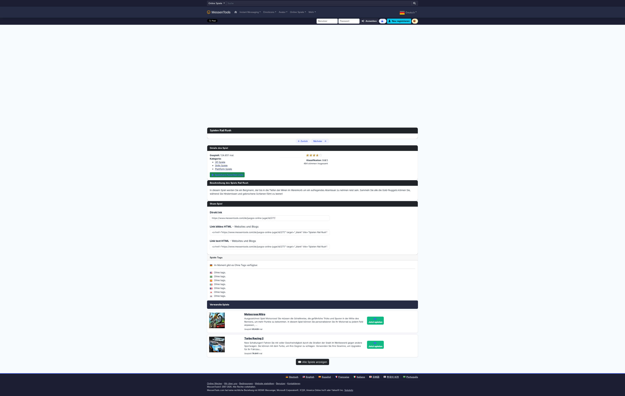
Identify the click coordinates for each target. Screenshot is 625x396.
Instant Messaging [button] (249, 12)
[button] (408, 12)
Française (343, 377)
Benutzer (280, 383)
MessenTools (221, 12)
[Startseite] (235, 12)
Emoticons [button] (268, 12)
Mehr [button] (311, 12)
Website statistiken (264, 383)
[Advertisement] (312, 49)
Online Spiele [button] (297, 12)
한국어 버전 (393, 377)
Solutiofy (348, 390)
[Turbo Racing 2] (217, 344)
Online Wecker (214, 383)
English (310, 377)
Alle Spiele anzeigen (314, 362)
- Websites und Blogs (234, 226)
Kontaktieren (293, 383)
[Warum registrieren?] (415, 21)
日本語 (376, 377)
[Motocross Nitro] (217, 320)
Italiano (361, 377)
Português (412, 377)
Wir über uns (230, 383)
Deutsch (293, 377)
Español (326, 377)
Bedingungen (246, 383)
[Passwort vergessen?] (382, 21)
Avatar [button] (282, 12)
